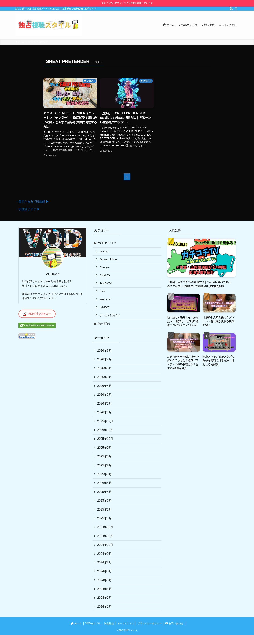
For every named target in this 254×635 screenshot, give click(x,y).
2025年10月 (105, 438)
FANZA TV (105, 283)
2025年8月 (104, 456)
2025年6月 (104, 474)
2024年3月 (104, 588)
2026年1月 (104, 412)
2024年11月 (105, 536)
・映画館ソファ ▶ (27, 209)
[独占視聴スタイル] (48, 25)
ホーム (78, 623)
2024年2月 (104, 597)
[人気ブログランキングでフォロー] (37, 327)
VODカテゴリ (107, 242)
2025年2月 (104, 509)
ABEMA (103, 251)
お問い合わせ (175, 623)
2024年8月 (104, 562)
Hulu (102, 291)
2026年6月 (104, 368)
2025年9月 (104, 447)
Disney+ (104, 267)
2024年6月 (104, 571)
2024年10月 (105, 544)
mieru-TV (104, 299)
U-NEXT (104, 307)
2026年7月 (104, 359)
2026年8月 (104, 350)
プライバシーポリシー (150, 623)
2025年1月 (104, 518)
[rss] (231, 9)
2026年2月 (104, 403)
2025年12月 (105, 421)
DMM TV (104, 275)
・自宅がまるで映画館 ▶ (32, 201)
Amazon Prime (108, 259)
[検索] (236, 9)
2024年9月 (104, 553)
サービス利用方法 (109, 315)
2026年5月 (104, 377)
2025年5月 (104, 482)
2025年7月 (104, 465)
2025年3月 (104, 500)
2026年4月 (104, 385)
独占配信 (104, 323)
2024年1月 (104, 606)
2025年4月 (104, 491)
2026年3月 (104, 394)
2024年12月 (105, 527)
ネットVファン (126, 623)
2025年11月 (105, 430)
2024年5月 (104, 580)
